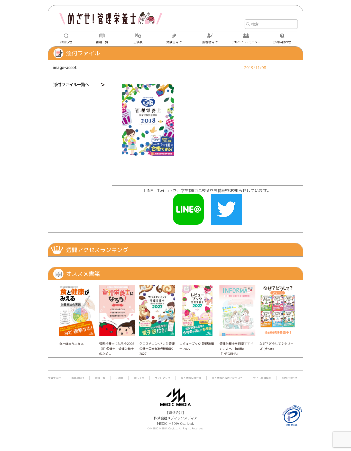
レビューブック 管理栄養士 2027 (196, 346)
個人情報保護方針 (191, 378)
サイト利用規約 (262, 378)
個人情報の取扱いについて (227, 378)
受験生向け (174, 42)
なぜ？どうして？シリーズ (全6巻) (276, 346)
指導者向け (210, 42)
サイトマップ (162, 378)
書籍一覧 (102, 42)
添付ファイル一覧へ (71, 84)
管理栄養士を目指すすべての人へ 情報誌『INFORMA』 (236, 348)
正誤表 (138, 42)
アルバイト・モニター (246, 42)
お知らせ (66, 42)
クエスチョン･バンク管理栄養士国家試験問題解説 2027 (157, 348)
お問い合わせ (282, 42)
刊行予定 (139, 378)
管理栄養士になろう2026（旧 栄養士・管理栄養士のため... (116, 348)
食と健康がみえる (71, 344)
